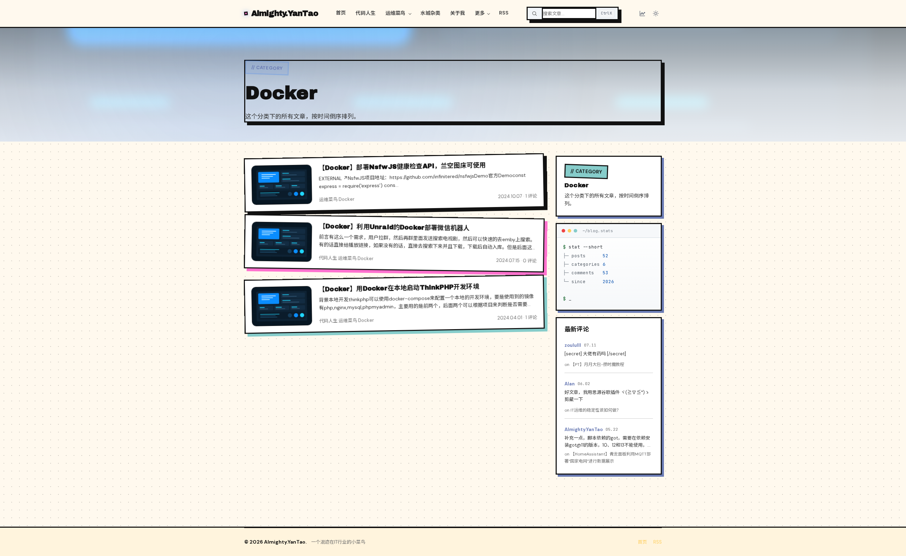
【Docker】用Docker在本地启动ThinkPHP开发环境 (399, 288)
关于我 (457, 13)
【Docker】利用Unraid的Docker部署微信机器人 (394, 227)
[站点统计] (642, 13)
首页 (341, 13)
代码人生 (365, 13)
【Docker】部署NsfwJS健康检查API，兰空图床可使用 (402, 167)
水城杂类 (430, 13)
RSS (504, 13)
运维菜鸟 (395, 13)
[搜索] (534, 13)
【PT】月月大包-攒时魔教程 (597, 364)
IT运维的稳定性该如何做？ (595, 410)
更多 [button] (480, 13)
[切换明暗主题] (656, 13)
